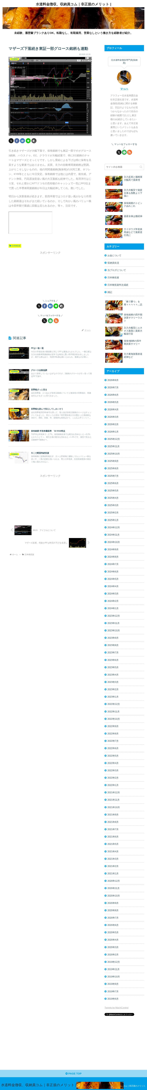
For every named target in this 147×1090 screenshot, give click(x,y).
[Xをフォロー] (44, 320)
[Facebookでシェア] (16, 140)
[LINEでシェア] (28, 140)
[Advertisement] (50, 275)
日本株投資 (16, 246)
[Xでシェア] (11, 140)
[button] (33, 140)
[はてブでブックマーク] (22, 140)
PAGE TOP (75, 1073)
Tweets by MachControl (116, 1007)
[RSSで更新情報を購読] (56, 320)
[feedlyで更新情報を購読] (50, 320)
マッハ (124, 88)
